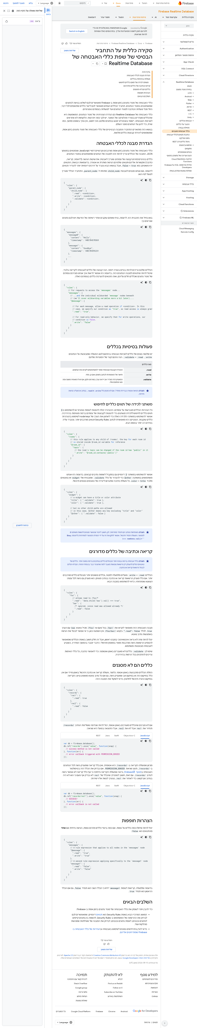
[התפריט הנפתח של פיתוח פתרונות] (153, 3)
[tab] (145, 735)
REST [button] (98, 735)
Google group (81, 988)
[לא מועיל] (62, 43)
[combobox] (77, 3)
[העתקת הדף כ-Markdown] (97, 63)
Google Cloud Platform (80, 1011)
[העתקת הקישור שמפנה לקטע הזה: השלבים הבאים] (120, 902)
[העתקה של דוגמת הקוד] (150, 180)
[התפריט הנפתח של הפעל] (138, 3)
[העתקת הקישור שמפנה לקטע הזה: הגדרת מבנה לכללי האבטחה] (93, 143)
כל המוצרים (61, 1011)
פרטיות (147, 1022)
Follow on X (117, 988)
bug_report (12, 10)
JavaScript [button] (145, 735)
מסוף (132, 772)
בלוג (31, 3)
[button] (181, 42)
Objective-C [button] (129, 735)
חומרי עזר (105, 17)
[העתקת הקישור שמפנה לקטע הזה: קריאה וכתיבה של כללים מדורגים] (86, 552)
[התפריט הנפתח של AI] (151, 17)
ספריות (155, 992)
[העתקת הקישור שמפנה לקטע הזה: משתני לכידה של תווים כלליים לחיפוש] (91, 404)
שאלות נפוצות (81, 1000)
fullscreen (8, 10)
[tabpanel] (106, 750)
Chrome (111, 1011)
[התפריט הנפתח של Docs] (112, 3)
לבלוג (120, 979)
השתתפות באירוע (115, 996)
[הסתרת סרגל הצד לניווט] (164, 1023)
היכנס (5, 3)
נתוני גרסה (83, 992)
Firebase (148, 43)
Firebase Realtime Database (176, 11)
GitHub (155, 996)
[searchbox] (179, 26)
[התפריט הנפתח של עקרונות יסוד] (162, 17)
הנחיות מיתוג (82, 996)
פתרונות (129, 3)
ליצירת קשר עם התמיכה (77, 979)
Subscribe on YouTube (113, 992)
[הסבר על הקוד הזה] (142, 180)
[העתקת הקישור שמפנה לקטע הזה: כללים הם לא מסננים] (110, 665)
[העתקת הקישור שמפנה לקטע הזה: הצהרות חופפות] (119, 821)
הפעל (144, 3)
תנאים (99, 914)
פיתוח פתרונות (162, 3)
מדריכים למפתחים (150, 979)
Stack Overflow (80, 983)
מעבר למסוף (18, 3)
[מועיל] (66, 43)
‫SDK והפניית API (151, 983)
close (4, 10)
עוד (105, 3)
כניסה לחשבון (22, 525)
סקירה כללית (188, 17)
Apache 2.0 (68, 955)
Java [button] (107, 735)
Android (124, 1011)
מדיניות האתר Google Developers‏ (136, 958)
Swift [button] (116, 735)
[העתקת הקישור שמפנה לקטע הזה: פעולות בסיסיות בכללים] (104, 347)
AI (156, 17)
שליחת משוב (69, 50)
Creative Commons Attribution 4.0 (107, 955)
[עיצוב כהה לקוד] (146, 180)
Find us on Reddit (115, 983)
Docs (118, 3)
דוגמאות (92, 17)
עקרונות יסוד (171, 17)
